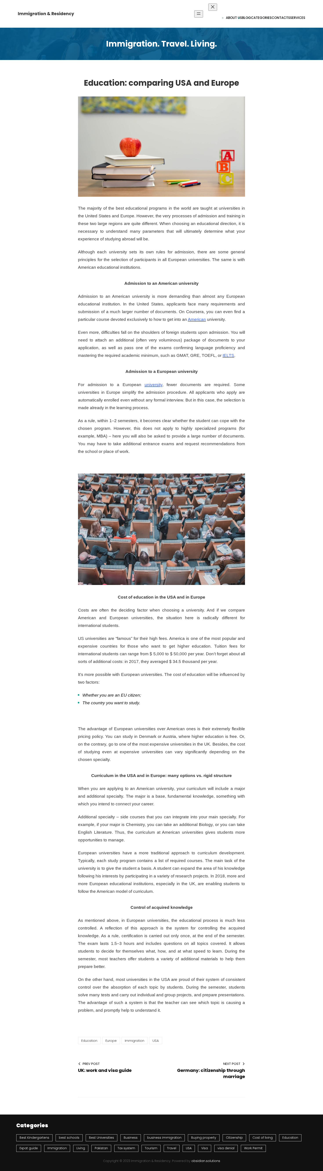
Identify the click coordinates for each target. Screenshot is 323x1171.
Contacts (281, 17)
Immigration (134, 1040)
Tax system (126, 1148)
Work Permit (253, 1148)
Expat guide (29, 1148)
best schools (69, 1137)
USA (155, 1040)
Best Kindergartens (34, 1137)
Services (297, 17)
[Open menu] (198, 14)
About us (234, 17)
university (153, 384)
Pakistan (101, 1148)
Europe (111, 1040)
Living (80, 1148)
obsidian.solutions (205, 1161)
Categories (261, 17)
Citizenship (234, 1137)
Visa (204, 1148)
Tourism (151, 1148)
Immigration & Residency (46, 14)
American (197, 319)
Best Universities (101, 1137)
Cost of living (262, 1137)
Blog (246, 17)
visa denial (226, 1148)
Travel (171, 1148)
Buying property (203, 1137)
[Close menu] (212, 7)
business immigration (164, 1137)
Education (89, 1040)
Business (131, 1137)
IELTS (228, 355)
